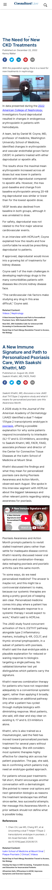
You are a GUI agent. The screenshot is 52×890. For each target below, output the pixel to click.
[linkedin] (18, 59)
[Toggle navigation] (5, 4)
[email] (32, 59)
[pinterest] (25, 59)
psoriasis (7, 425)
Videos (6, 313)
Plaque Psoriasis (10, 854)
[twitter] (11, 59)
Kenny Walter (9, 53)
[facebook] (4, 59)
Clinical (25, 854)
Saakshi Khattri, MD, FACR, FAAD (19, 376)
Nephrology (17, 313)
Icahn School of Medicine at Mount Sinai (22, 851)
